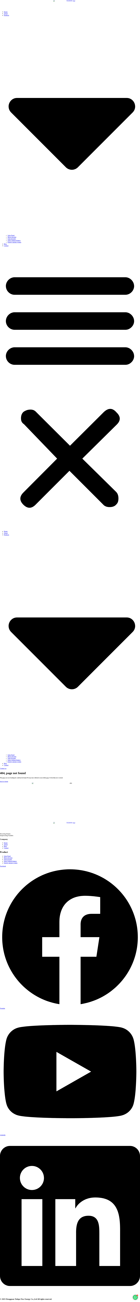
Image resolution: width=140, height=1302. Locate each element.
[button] (70, 388)
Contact (6, 246)
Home (6, 12)
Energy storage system (14, 242)
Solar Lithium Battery (14, 240)
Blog (5, 244)
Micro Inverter (12, 237)
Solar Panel (11, 235)
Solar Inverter (12, 239)
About (6, 13)
